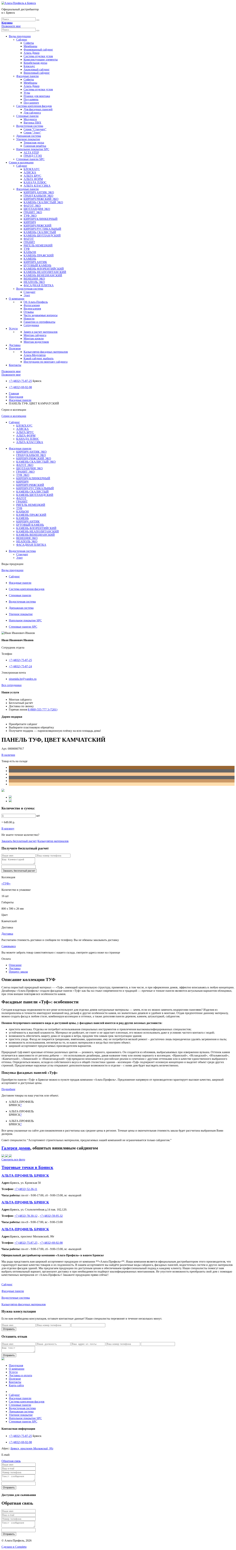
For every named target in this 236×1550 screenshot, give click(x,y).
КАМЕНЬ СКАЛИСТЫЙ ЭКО (43, 202)
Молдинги (30, 119)
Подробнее (8, 1089)
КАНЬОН (30, 252)
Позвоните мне (11, 26)
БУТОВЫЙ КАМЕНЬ (37, 265)
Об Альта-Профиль (36, 302)
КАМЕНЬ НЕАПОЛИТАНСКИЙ (45, 272)
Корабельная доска (35, 62)
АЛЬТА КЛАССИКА (37, 185)
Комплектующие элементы (41, 59)
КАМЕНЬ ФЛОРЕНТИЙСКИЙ (44, 268)
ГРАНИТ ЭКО (33, 212)
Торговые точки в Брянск (27, 1167)
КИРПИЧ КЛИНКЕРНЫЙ (41, 218)
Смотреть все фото (13, 1159)
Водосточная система (29, 125)
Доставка (14, 345)
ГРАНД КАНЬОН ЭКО (38, 195)
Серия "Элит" (32, 132)
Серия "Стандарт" (35, 129)
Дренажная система (28, 135)
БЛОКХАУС (32, 169)
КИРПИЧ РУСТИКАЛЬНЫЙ (42, 228)
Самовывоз (8, 946)
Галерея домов (15, 1148)
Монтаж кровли (34, 338)
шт (38, 815)
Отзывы (29, 311)
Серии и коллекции (21, 162)
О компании (16, 298)
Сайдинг (21, 39)
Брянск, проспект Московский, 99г (32, 1448)
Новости (29, 318)
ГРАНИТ (29, 242)
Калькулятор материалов (53, 841)
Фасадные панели (27, 76)
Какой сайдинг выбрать (38, 358)
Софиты (29, 42)
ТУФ (27, 248)
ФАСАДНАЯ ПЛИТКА (39, 285)
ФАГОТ (29, 238)
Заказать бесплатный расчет (19, 841)
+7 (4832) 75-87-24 (20, 666)
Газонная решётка (35, 145)
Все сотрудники (11, 685)
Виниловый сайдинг (37, 72)
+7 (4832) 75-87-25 (20, 380)
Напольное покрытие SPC (32, 149)
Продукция (16, 396)
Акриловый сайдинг (37, 69)
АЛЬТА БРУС (32, 175)
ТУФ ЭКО (30, 215)
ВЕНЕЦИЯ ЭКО (34, 278)
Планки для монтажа (37, 96)
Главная (14, 393)
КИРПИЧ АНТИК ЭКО (39, 192)
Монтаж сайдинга (35, 335)
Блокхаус (29, 66)
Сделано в (14, 1546)
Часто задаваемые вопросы (41, 315)
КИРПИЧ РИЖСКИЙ (37, 225)
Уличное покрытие (28, 139)
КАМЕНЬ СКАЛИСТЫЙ (40, 232)
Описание (15, 965)
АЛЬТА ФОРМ (33, 179)
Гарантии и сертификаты (39, 321)
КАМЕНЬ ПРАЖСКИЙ (39, 255)
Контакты (15, 365)
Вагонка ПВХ (32, 122)
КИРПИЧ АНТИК (35, 262)
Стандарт (29, 292)
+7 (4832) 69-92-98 (20, 387)
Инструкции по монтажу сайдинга (45, 361)
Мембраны (30, 46)
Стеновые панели (27, 116)
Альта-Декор (31, 52)
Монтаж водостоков (36, 341)
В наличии (8, 754)
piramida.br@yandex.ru (23, 678)
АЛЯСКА (30, 172)
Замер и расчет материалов (41, 331)
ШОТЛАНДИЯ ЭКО (37, 209)
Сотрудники (31, 325)
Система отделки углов (38, 56)
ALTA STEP (31, 152)
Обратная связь (11, 1461)
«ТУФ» (6, 883)
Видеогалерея (32, 308)
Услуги (13, 328)
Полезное (15, 348)
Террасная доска (34, 142)
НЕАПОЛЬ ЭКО (34, 282)
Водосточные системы (15, 1297)
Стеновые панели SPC (30, 159)
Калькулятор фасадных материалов (46, 351)
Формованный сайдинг (38, 49)
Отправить (9, 1329)
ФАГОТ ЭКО (32, 205)
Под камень (31, 99)
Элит (27, 295)
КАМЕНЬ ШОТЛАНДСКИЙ (42, 235)
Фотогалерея (32, 305)
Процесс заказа (18, 971)
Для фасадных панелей (38, 109)
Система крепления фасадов (34, 106)
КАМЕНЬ (30, 258)
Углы (27, 92)
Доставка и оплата (20, 1375)
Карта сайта (16, 1385)
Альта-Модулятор (35, 355)
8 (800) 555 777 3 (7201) (42, 709)
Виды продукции (20, 36)
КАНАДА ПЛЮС (35, 182)
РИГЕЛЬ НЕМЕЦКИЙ (38, 245)
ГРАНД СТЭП (33, 155)
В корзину (7, 828)
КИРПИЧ (30, 222)
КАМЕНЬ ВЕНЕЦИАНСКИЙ (43, 275)
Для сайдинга (32, 112)
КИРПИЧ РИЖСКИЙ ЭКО (41, 199)
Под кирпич (31, 102)
